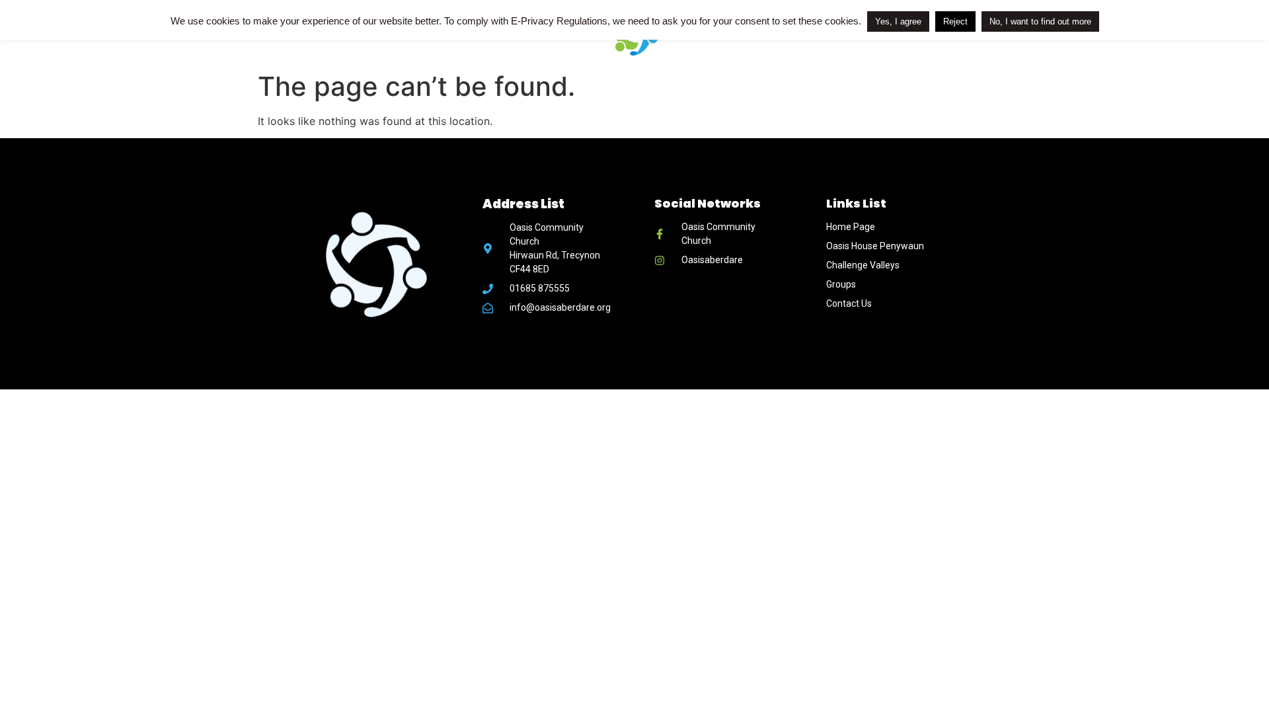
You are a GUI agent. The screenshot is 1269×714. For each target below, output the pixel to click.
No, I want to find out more (1040, 21)
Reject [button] (955, 21)
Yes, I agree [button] (898, 21)
